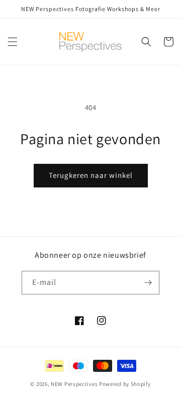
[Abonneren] (148, 282)
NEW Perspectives (74, 383)
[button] (13, 42)
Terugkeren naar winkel (91, 175)
